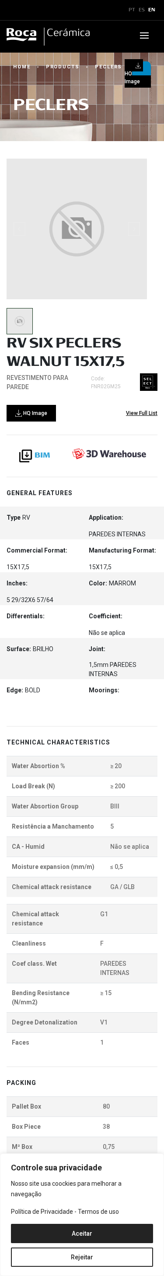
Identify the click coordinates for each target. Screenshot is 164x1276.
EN (151, 10)
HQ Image (34, 413)
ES (142, 10)
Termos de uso (98, 1211)
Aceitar (82, 1233)
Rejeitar (82, 1257)
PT (132, 10)
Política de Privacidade (42, 1211)
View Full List (141, 413)
